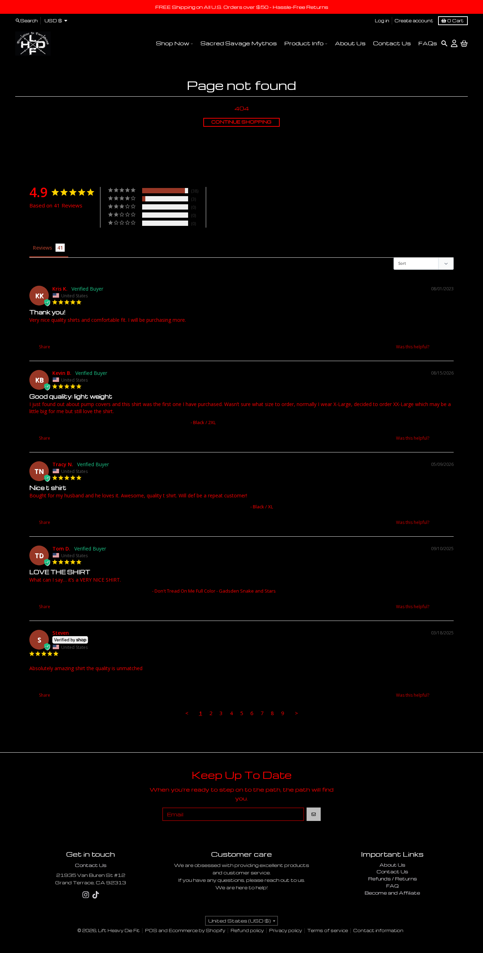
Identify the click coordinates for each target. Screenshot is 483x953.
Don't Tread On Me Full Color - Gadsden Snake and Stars (90, 591)
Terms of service (327, 930)
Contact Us (90, 865)
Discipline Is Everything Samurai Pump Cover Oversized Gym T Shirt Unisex (109, 422)
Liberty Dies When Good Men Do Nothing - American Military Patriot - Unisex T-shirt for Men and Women (139, 679)
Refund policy (247, 930)
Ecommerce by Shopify (197, 930)
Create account (414, 20)
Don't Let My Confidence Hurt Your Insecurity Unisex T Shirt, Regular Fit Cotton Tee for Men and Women (139, 506)
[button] (438, 347)
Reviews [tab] (42, 247)
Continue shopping (241, 122)
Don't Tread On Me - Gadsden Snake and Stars (79, 331)
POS (151, 930)
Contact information (378, 930)
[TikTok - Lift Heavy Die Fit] (95, 894)
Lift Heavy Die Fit (119, 930)
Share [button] (44, 347)
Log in (382, 20)
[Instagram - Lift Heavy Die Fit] (85, 894)
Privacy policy (285, 930)
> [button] (296, 713)
